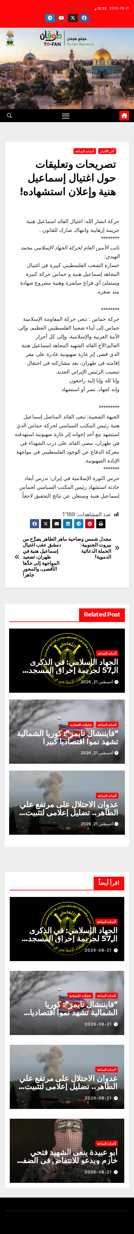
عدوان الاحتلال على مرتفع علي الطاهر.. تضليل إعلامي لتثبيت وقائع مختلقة (69, 812)
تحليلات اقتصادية (81, 725)
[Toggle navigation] (66, 115)
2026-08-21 (98, 950)
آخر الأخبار (107, 151)
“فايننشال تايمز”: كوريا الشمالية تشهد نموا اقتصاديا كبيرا (67, 737)
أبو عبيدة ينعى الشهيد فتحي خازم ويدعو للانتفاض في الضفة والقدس (68, 1160)
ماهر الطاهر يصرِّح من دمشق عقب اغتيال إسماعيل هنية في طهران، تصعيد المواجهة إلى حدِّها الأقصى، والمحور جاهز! (45, 557)
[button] (9, 115)
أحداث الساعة (84, 151)
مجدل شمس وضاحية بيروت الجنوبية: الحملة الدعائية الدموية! (89, 548)
